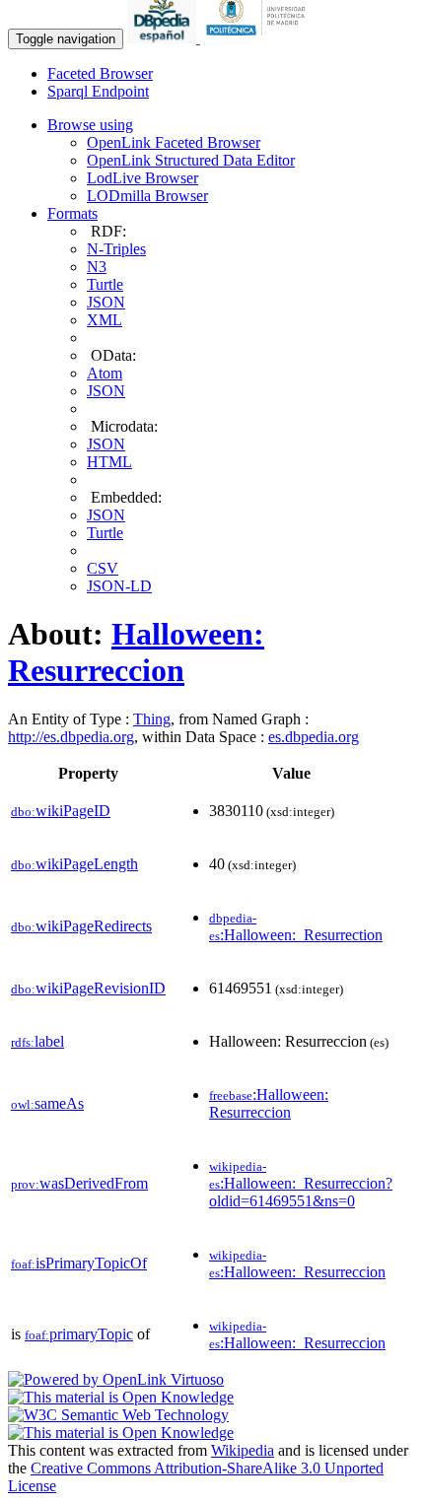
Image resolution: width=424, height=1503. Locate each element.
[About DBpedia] (163, 38)
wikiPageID (60, 810)
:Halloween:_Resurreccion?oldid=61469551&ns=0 (300, 1184)
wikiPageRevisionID (88, 988)
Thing (152, 719)
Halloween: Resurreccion (136, 652)
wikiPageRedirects (81, 926)
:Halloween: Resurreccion (268, 1103)
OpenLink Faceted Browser (173, 142)
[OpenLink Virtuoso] (116, 1379)
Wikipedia (242, 1450)
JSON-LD (119, 586)
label (37, 1041)
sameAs (47, 1103)
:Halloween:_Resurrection (296, 927)
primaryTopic (79, 1334)
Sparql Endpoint (98, 91)
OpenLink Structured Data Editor (191, 160)
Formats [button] (72, 213)
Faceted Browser (100, 73)
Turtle (105, 284)
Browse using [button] (90, 124)
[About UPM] (259, 38)
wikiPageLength (74, 863)
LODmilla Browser (147, 195)
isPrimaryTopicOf (79, 1263)
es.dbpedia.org (313, 736)
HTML (109, 461)
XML (104, 319)
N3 (96, 266)
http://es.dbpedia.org (71, 736)
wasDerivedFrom (79, 1183)
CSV (102, 568)
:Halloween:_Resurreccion (297, 1264)
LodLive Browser (142, 178)
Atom (104, 373)
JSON (106, 302)
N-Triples (116, 248)
